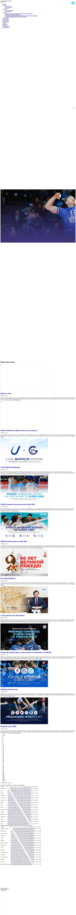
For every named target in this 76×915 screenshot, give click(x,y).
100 (3, 774)
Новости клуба (8, 6)
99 (3, 773)
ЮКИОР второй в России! (9, 689)
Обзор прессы (5, 17)
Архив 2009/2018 (6, 26)
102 (3, 776)
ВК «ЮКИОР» (8, 11)
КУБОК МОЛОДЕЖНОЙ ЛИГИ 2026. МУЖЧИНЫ (15, 16)
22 (3, 758)
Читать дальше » (17, 399)
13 (3, 748)
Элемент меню (6, 27)
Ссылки (4, 23)
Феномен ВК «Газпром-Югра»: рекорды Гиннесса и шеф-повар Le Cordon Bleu (25, 652)
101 (3, 775)
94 (3, 767)
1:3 (12, 787)
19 (3, 755)
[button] (38, 351)
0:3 (8, 791)
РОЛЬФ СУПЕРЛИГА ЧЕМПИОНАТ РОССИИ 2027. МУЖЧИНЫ (19, 13)
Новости (4, 5)
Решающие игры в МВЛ (8, 726)
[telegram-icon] (3, 896)
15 (3, 750)
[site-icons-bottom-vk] (3, 902)
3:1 (10, 787)
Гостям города (6, 22)
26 (3, 762)
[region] (38, 191)
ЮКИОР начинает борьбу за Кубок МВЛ (13, 541)
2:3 (12, 788)
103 (3, 777)
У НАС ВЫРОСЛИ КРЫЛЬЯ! (10, 467)
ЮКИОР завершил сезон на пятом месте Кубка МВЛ (17, 504)
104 (3, 778)
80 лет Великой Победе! (8, 578)
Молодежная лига (8, 7)
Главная (4, 4)
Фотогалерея (5, 20)
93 (3, 766)
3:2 (11, 788)
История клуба (6, 19)
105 (3, 779)
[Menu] (73, 2)
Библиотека (5, 24)
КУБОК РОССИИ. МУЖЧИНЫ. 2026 (13, 14)
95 (3, 769)
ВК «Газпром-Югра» (9, 10)
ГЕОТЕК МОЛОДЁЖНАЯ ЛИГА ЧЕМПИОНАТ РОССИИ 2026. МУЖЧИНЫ (21, 15)
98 (3, 772)
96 (3, 770)
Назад (4, 734)
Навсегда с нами (5, 393)
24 (3, 760)
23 (3, 759)
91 (3, 764)
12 (3, 747)
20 (3, 756)
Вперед (4, 780)
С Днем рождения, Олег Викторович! (12, 615)
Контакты (5, 25)
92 (3, 765)
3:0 (10, 788)
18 (3, 754)
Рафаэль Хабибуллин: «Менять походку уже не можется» (18, 430)
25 (3, 761)
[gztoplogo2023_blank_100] (6, 0)
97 (3, 771)
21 (3, 757)
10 (3, 745)
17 (3, 753)
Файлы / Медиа (6, 21)
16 (3, 752)
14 (3, 749)
